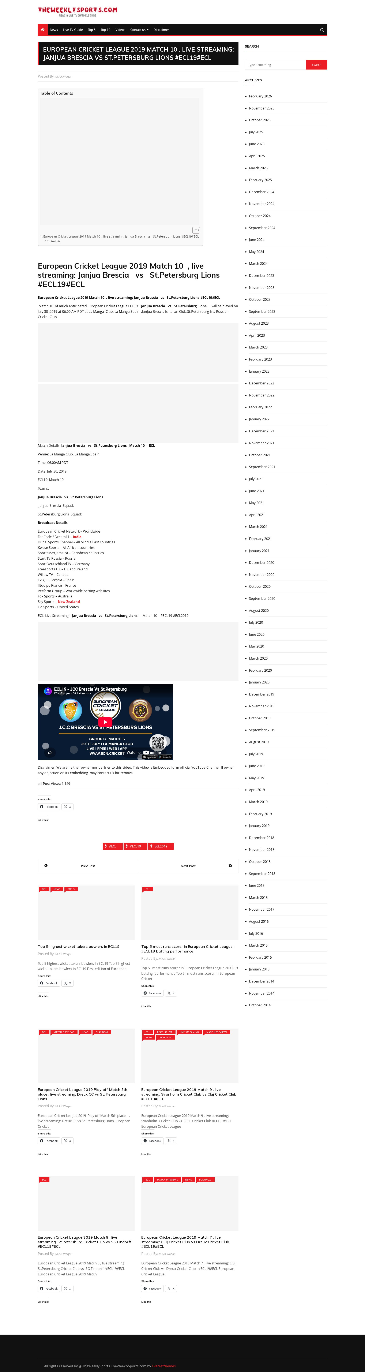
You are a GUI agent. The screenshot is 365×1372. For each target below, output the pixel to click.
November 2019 (261, 706)
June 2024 (256, 239)
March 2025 (258, 168)
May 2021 (256, 502)
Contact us (138, 29)
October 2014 (260, 1005)
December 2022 (261, 383)
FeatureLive (164, 1032)
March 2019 (258, 801)
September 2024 (262, 227)
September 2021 (262, 467)
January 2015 (259, 969)
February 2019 (260, 814)
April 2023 (257, 335)
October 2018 (260, 861)
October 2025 (260, 120)
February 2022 (260, 407)
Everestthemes (164, 1366)
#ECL (112, 846)
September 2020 (262, 598)
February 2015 (260, 957)
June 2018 (256, 885)
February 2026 (260, 96)
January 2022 (259, 419)
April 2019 (257, 789)
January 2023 (259, 371)
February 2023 (260, 359)
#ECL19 (135, 846)
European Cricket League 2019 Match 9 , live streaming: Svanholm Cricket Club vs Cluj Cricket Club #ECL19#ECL (188, 1094)
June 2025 (256, 144)
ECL (44, 889)
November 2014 (261, 993)
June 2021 (256, 491)
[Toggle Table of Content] (194, 230)
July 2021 (256, 479)
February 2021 (260, 538)
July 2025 (256, 132)
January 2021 (259, 550)
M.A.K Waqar (63, 76)
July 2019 (256, 754)
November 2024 (261, 203)
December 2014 (261, 981)
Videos (120, 29)
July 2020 (256, 622)
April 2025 (257, 156)
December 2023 (261, 275)
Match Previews (64, 1032)
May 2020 (256, 646)
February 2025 (260, 180)
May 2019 (256, 778)
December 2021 (261, 431)
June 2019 (256, 766)
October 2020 (260, 586)
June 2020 (256, 634)
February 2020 (260, 670)
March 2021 (258, 526)
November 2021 (261, 443)
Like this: (55, 241)
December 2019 (261, 694)
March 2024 (258, 263)
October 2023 (260, 299)
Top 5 (92, 29)
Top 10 (105, 29)
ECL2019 (161, 846)
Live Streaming (189, 1032)
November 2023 (261, 287)
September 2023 (262, 311)
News (54, 29)
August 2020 (259, 610)
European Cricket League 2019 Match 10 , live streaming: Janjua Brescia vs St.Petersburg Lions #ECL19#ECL (121, 236)
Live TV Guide (73, 29)
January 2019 (259, 825)
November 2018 (261, 849)
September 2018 (262, 873)
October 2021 (260, 455)
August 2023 (259, 323)
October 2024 (260, 215)
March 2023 (258, 347)
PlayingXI (102, 1032)
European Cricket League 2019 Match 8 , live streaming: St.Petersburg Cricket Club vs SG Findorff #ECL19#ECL (85, 1242)
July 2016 (256, 933)
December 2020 (261, 562)
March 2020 (258, 658)
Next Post (188, 866)
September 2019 (262, 730)
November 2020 (261, 574)
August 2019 (259, 742)
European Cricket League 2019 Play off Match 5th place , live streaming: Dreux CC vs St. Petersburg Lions (82, 1094)
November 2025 (261, 108)
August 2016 (259, 921)
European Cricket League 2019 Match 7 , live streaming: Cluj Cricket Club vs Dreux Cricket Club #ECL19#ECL (185, 1242)
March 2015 (258, 945)
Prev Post (88, 866)
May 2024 (256, 251)
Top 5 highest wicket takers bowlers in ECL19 (79, 946)
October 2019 (260, 718)
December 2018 (261, 837)
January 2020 (259, 682)
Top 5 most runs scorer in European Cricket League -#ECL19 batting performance (188, 949)
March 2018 (258, 897)
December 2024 (261, 192)
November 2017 (261, 909)
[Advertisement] (119, 161)
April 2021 (257, 514)
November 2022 (261, 395)
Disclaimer (161, 29)
